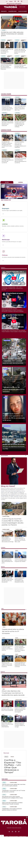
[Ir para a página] (15, 1)
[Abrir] (18, 1)
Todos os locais (22, 6)
